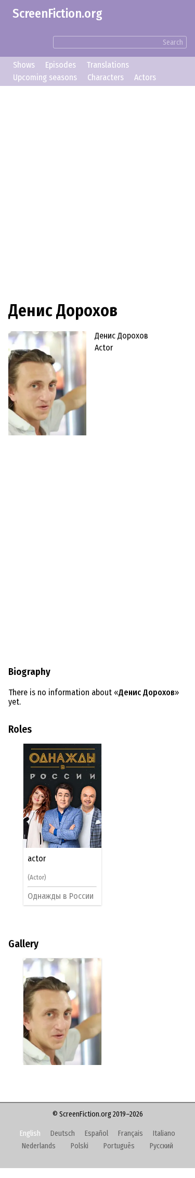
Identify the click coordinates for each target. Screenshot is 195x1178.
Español (96, 1133)
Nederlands (39, 1146)
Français (130, 1133)
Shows (24, 65)
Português (119, 1146)
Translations (107, 65)
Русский (161, 1146)
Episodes (60, 65)
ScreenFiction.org (57, 13)
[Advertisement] (97, 192)
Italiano (164, 1133)
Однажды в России (62, 896)
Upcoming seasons (45, 77)
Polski (79, 1146)
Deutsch (62, 1133)
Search (173, 42)
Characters (105, 77)
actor (38, 858)
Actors (145, 77)
